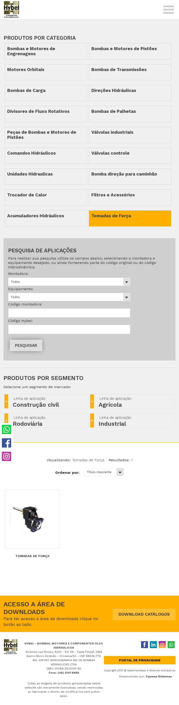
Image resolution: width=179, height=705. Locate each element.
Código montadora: (25, 304)
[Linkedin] (153, 644)
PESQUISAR (26, 345)
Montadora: (18, 273)
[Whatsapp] (171, 644)
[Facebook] (144, 644)
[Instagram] (162, 644)
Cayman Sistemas (159, 676)
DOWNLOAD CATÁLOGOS (144, 614)
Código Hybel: (20, 320)
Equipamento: (20, 289)
